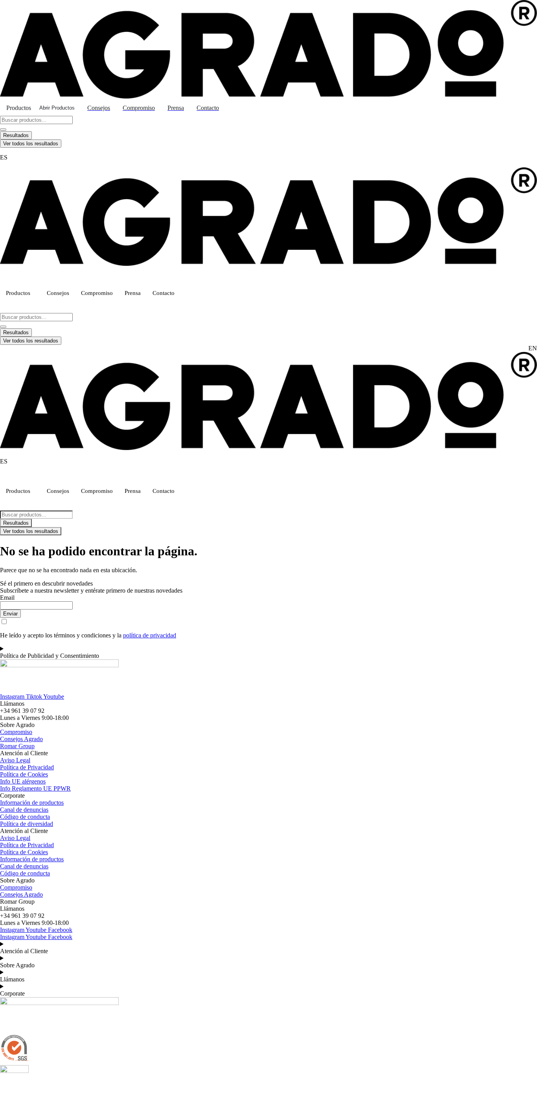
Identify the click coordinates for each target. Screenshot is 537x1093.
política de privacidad (149, 635)
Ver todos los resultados (30, 143)
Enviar (10, 614)
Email (7, 597)
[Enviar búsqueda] (3, 129)
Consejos (58, 293)
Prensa (133, 293)
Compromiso (97, 293)
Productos (18, 293)
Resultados (16, 135)
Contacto (164, 293)
